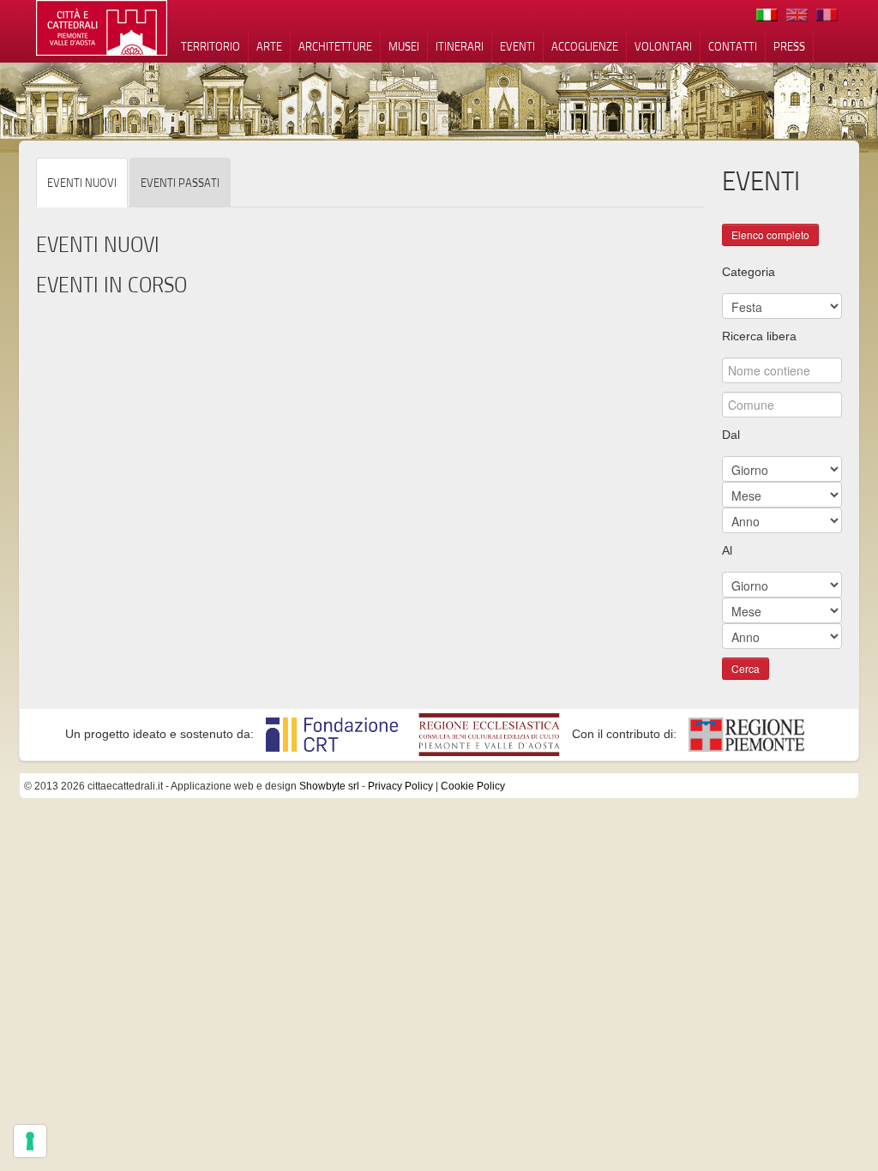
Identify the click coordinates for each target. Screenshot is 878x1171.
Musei (403, 46)
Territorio (210, 46)
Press (789, 46)
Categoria (748, 272)
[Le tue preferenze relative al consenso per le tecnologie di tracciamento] (30, 1141)
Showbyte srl (329, 786)
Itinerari (460, 46)
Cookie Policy (473, 786)
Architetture (335, 46)
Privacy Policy (400, 786)
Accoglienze (584, 46)
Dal (731, 434)
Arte (269, 46)
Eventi (517, 46)
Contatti (732, 46)
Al (727, 550)
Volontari (663, 46)
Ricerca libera (759, 336)
